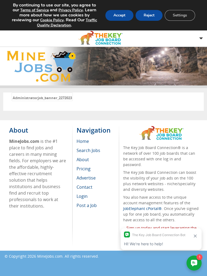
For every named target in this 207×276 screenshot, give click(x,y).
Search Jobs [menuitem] (88, 150)
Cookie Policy (52, 20)
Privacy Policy (70, 10)
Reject (149, 15)
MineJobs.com (50, 256)
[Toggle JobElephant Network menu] (102, 37)
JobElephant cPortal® (142, 208)
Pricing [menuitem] (84, 169)
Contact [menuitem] (84, 187)
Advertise (86, 178)
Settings (180, 15)
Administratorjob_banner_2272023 (42, 97)
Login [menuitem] (82, 196)
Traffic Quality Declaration (67, 23)
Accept (119, 15)
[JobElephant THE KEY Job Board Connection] (161, 128)
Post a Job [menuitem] (87, 205)
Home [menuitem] (83, 141)
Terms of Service (34, 10)
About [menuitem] (83, 160)
